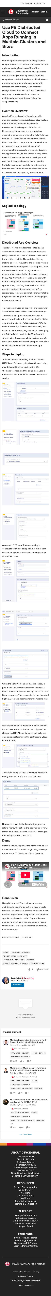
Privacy (36, 1272)
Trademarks (17, 1272)
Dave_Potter (16, 978)
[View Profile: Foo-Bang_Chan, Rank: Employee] (6, 1070)
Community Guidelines (25, 1167)
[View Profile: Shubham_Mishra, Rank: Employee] (6, 1102)
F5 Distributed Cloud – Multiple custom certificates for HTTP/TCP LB (28, 1100)
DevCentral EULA (25, 1170)
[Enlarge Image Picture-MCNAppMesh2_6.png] (25, 711)
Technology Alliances (25, 1240)
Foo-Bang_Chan (16, 1073)
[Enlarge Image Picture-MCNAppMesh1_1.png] (25, 402)
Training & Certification (25, 1204)
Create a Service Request (25, 1220)
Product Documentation (25, 1187)
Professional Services (25, 1218)
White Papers (25, 1190)
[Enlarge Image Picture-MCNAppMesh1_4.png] (25, 489)
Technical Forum (25, 1159)
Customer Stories (25, 1195)
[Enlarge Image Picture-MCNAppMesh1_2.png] (25, 437)
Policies (27, 1272)
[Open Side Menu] (4, 12)
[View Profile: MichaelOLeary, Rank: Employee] (6, 1042)
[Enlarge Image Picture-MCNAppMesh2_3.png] (25, 664)
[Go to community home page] (18, 12)
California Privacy (25, 1276)
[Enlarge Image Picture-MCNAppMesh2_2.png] (25, 625)
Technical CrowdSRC (25, 1165)
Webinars (25, 1198)
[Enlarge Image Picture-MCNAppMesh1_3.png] (25, 459)
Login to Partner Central (26, 1246)
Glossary (25, 1193)
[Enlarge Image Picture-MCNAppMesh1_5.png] (25, 527)
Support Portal (25, 1226)
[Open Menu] (47, 20)
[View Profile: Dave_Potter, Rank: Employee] (5, 980)
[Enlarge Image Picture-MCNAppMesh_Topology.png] (25, 222)
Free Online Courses (25, 1201)
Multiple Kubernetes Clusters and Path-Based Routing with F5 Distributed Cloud (28, 1041)
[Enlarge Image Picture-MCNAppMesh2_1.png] (25, 581)
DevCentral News (25, 1156)
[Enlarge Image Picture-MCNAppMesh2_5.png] (25, 756)
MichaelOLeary (16, 1045)
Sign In (44, 11)
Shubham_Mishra (17, 1105)
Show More (27, 1135)
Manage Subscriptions (25, 1215)
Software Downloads (25, 1223)
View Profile (17, 985)
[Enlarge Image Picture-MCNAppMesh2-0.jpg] (25, 799)
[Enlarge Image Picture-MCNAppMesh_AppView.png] (25, 187)
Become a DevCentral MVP (25, 1176)
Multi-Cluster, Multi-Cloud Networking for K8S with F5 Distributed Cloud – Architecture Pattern (28, 1069)
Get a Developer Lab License (25, 1173)
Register (35, 11)
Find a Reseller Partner (25, 1237)
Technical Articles (12, 20)
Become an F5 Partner (25, 1243)
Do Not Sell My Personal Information (25, 1281)
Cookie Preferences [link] (25, 1286)
